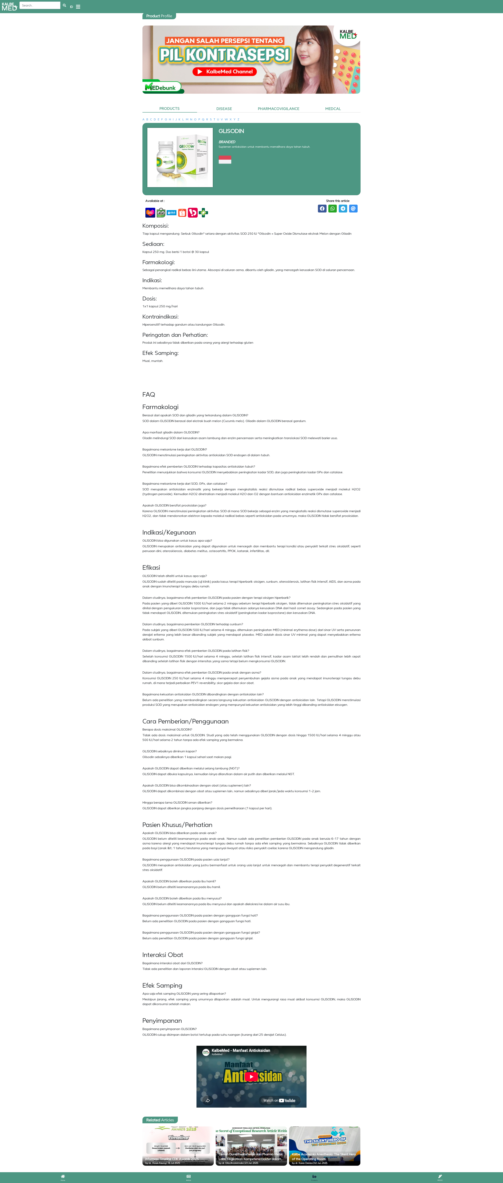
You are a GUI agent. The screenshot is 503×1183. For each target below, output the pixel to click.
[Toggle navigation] (78, 6)
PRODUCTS (170, 108)
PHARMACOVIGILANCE (278, 108)
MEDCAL (333, 108)
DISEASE (224, 108)
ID (71, 7)
